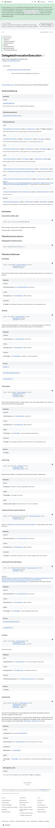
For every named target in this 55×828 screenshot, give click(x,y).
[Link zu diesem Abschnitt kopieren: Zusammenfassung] (18, 91)
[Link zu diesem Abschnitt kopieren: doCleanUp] (10, 259)
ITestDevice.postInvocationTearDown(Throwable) (22, 171)
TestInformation (12, 139)
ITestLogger (41, 139)
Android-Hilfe (40, 800)
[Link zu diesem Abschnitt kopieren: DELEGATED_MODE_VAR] (19, 216)
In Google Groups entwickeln (26, 813)
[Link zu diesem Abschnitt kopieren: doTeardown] (11, 386)
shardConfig (6, 202)
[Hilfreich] (50, 32)
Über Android (5, 821)
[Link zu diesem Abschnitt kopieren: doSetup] (8, 311)
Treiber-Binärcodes (6, 811)
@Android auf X (23, 800)
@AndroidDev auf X (24, 802)
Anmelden (50, 1)
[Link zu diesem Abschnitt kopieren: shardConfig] (11, 697)
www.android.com (41, 805)
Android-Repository (6, 800)
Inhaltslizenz (43, 789)
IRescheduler (43, 202)
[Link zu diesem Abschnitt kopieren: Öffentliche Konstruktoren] (24, 236)
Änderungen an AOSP (7, 16)
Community (12, 821)
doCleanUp (6, 129)
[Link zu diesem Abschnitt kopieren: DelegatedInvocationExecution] (23, 241)
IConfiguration (30, 129)
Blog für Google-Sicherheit (25, 807)
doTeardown (6, 149)
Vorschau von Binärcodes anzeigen (10, 807)
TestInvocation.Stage (40, 159)
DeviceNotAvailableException (11, 373)
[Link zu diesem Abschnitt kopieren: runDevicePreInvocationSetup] (22, 562)
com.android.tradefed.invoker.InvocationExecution (19, 69)
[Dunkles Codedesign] (52, 220)
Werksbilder (4, 809)
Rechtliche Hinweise (20, 821)
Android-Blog (22, 805)
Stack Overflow (40, 809)
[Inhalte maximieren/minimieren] (12, 36)
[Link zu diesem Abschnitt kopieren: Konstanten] (12, 212)
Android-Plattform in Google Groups (26, 810)
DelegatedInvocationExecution (11, 115)
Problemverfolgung (41, 811)
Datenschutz (34, 821)
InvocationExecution (14, 61)
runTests (5, 192)
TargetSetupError (8, 379)
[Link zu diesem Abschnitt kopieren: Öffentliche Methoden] (21, 254)
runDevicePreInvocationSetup (11, 179)
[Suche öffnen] (32, 2)
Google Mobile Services (42, 807)
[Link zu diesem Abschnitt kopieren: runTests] (8, 635)
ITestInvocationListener (43, 192)
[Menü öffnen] (2, 1)
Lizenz (28, 821)
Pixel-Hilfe (39, 802)
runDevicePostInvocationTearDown (12, 169)
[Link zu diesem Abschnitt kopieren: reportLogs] (10, 460)
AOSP (3, 32)
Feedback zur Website (44, 821)
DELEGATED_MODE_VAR (8, 103)
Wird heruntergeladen (7, 805)
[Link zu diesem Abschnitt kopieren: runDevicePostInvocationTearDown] (26, 510)
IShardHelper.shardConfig (31, 721)
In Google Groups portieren (25, 815)
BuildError (6, 367)
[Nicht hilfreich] (52, 32)
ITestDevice (13, 159)
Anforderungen (5, 802)
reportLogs (6, 159)
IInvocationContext (14, 129)
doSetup (5, 139)
